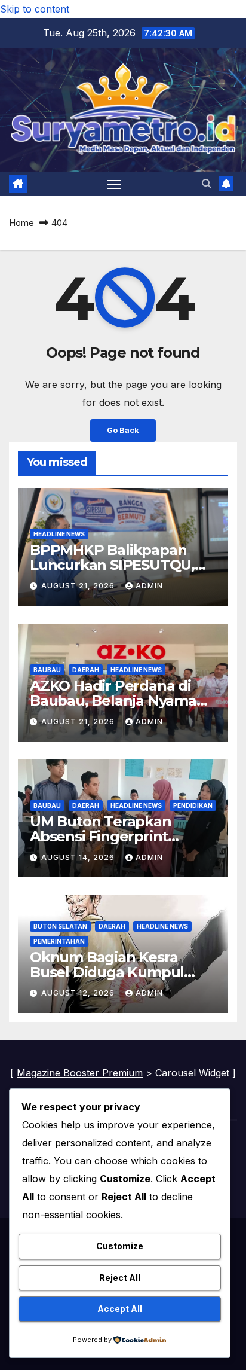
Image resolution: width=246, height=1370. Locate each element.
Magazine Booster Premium (80, 1073)
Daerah (85, 669)
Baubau (47, 669)
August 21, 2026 (79, 585)
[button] (206, 184)
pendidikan (193, 805)
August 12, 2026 (79, 992)
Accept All (119, 1309)
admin (149, 585)
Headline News (59, 534)
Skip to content (34, 9)
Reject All (119, 1278)
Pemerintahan (59, 941)
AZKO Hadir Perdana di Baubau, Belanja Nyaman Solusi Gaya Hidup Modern (121, 700)
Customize (119, 1246)
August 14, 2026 (79, 857)
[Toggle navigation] (115, 184)
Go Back (123, 430)
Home (21, 222)
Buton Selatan (60, 926)
